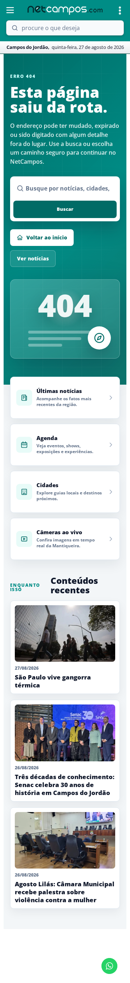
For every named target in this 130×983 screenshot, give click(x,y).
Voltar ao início (46, 237)
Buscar (65, 209)
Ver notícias (33, 258)
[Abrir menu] (10, 10)
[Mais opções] (120, 10)
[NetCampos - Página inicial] (65, 10)
